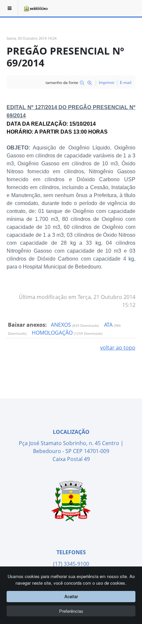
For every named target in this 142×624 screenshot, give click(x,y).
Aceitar (71, 596)
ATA (109, 324)
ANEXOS (61, 324)
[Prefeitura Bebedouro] (35, 8)
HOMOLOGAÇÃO (53, 332)
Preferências (71, 611)
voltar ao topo (117, 347)
